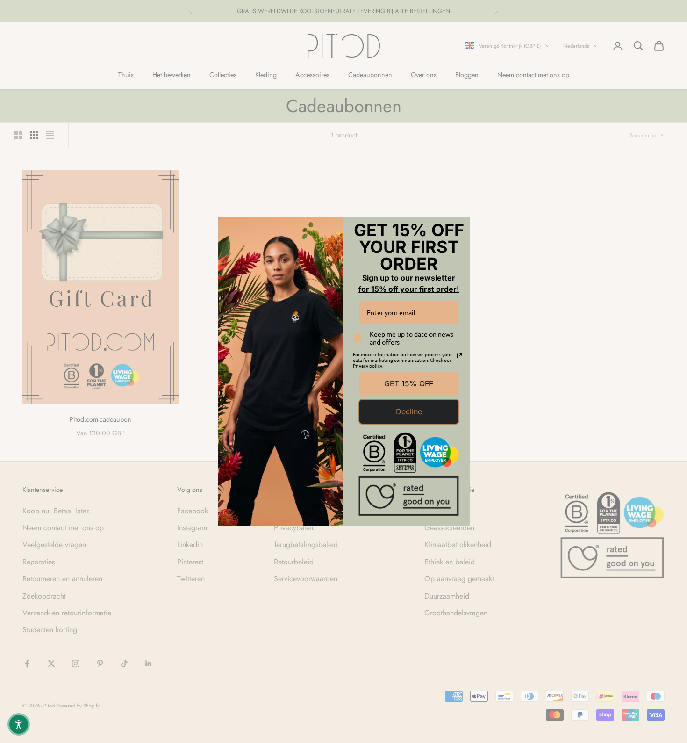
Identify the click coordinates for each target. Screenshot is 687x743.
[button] (18, 724)
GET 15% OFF (408, 383)
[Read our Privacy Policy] (459, 355)
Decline (409, 411)
